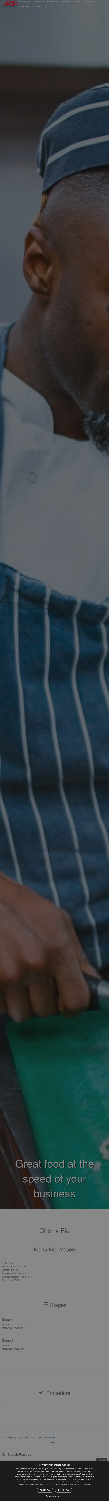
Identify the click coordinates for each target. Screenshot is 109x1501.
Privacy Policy (57, 1482)
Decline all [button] (63, 1490)
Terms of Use (50, 1484)
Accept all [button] (45, 1490)
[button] (54, 1496)
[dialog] (54, 1481)
